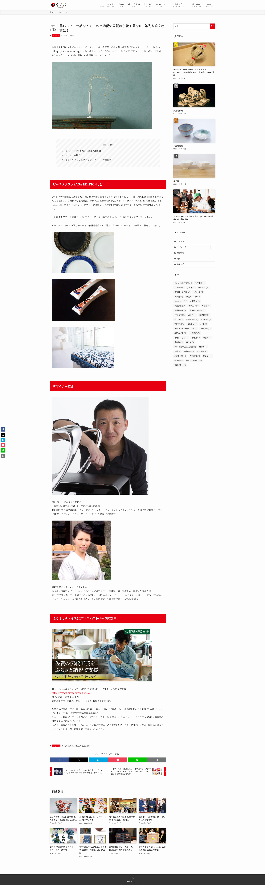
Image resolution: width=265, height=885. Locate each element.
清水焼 (207, 337)
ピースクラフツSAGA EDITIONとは (83, 150)
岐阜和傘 (204, 315)
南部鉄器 (179, 305)
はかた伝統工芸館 (183, 283)
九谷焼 (179, 287)
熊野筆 (178, 342)
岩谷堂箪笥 (192, 319)
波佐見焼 (195, 333)
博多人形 (194, 305)
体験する (181, 252)
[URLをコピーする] (156, 759)
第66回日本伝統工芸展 (185, 346)
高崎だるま (180, 365)
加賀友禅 (195, 301)
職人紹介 (181, 264)
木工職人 (192, 324)
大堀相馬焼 (180, 310)
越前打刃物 (180, 356)
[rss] (132, 878)
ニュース (56, 35)
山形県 (192, 315)
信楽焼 (178, 296)
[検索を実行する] (212, 26)
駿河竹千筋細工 (194, 360)
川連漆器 (206, 319)
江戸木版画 (180, 333)
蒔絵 (177, 351)
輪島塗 (207, 356)
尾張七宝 (179, 315)
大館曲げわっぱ (197, 310)
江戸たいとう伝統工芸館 (185, 328)
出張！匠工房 (193, 296)
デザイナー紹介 (72, 155)
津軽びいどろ (181, 337)
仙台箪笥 (203, 287)
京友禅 (191, 287)
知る (179, 258)
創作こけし (180, 301)
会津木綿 (198, 292)
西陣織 (189, 351)
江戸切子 (205, 328)
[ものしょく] (59, 5)
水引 (203, 324)
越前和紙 (202, 351)
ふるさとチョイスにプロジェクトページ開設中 (88, 160)
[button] (59, 759)
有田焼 (179, 324)
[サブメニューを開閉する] (212, 247)
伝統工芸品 (181, 247)
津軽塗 (195, 337)
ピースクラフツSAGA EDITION (77, 746)
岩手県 (178, 319)
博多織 (206, 305)
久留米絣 (200, 283)
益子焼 (190, 342)
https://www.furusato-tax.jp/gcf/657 (71, 692)
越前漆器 (195, 356)
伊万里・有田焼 (182, 292)
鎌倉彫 (178, 360)
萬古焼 (203, 346)
